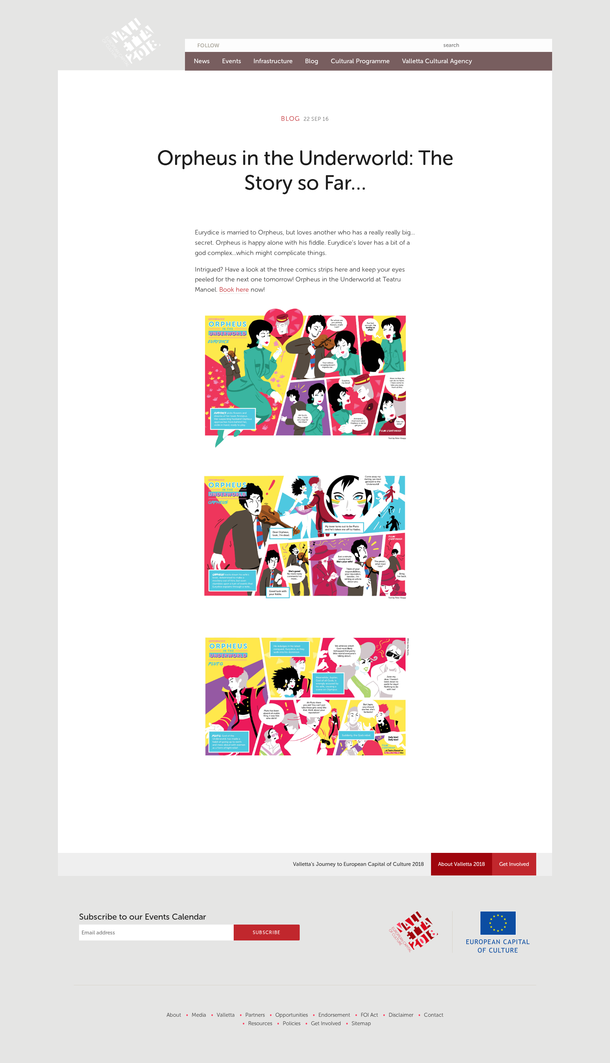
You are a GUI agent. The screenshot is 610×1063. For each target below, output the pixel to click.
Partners (255, 1015)
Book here (234, 289)
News (202, 61)
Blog (311, 61)
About (174, 1015)
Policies (291, 1023)
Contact (433, 1015)
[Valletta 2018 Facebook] (244, 44)
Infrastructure (273, 61)
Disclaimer (401, 1015)
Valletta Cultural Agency (437, 61)
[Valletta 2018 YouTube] (258, 44)
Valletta (226, 1015)
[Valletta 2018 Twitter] (231, 44)
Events (231, 61)
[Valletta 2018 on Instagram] (272, 44)
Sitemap (361, 1023)
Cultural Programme (360, 61)
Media (199, 1015)
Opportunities (291, 1015)
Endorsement (334, 1015)
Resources (260, 1023)
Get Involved (514, 864)
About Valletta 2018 (461, 864)
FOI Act (369, 1015)
